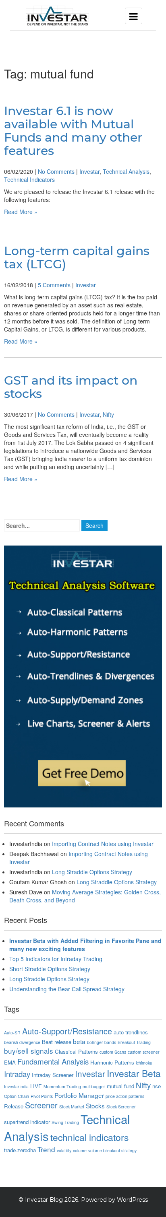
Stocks (95, 1105)
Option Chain (16, 1096)
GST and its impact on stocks (70, 387)
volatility (64, 1150)
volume (80, 1150)
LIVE (36, 1086)
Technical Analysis (126, 171)
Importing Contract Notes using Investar (103, 844)
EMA (10, 1062)
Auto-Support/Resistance (67, 1031)
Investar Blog (44, 1199)
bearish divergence (22, 1042)
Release (13, 1106)
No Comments (56, 171)
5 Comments (54, 285)
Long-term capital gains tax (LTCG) (76, 257)
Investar (89, 171)
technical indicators (89, 1137)
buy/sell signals (28, 1051)
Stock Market (71, 1107)
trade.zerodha (20, 1150)
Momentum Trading (62, 1086)
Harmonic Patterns (112, 1062)
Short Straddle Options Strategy (49, 969)
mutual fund (120, 1086)
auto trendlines (131, 1032)
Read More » (20, 212)
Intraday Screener (52, 1075)
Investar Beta (134, 1073)
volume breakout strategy (112, 1150)
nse (156, 1086)
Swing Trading (65, 1122)
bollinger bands (101, 1042)
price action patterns (125, 1096)
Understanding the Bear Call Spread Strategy (66, 989)
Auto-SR (12, 1033)
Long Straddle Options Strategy (92, 872)
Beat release (56, 1042)
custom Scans (113, 1052)
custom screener (144, 1052)
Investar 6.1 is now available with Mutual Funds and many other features (73, 130)
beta (79, 1041)
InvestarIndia (16, 1086)
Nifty (108, 414)
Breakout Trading (134, 1042)
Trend (46, 1149)
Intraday (17, 1074)
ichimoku (144, 1063)
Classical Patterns (76, 1051)
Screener (41, 1105)
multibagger (94, 1086)
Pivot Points (42, 1096)
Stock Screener (121, 1107)
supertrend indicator (27, 1122)
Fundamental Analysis (53, 1061)
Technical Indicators (29, 179)
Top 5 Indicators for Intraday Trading (55, 959)
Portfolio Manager (79, 1095)
